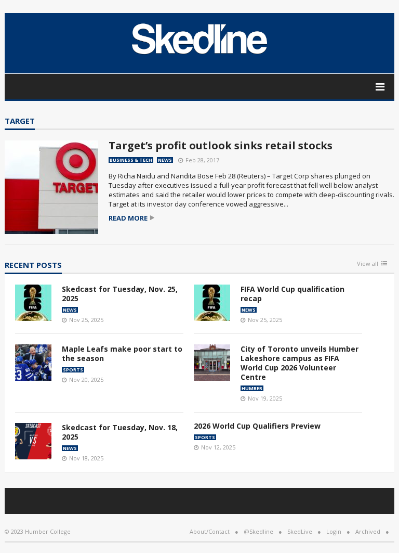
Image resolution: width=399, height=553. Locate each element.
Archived (367, 531)
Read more (128, 218)
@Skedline (258, 531)
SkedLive (299, 531)
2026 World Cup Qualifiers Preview (257, 426)
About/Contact (210, 531)
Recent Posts (33, 265)
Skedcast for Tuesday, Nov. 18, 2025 (120, 432)
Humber (252, 388)
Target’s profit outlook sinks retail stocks (220, 145)
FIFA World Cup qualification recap (292, 293)
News (165, 160)
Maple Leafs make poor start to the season (122, 353)
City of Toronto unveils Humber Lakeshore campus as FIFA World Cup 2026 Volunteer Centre (299, 363)
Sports (73, 369)
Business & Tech (131, 160)
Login (333, 531)
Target (20, 121)
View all (367, 264)
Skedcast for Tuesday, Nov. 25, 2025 (120, 293)
